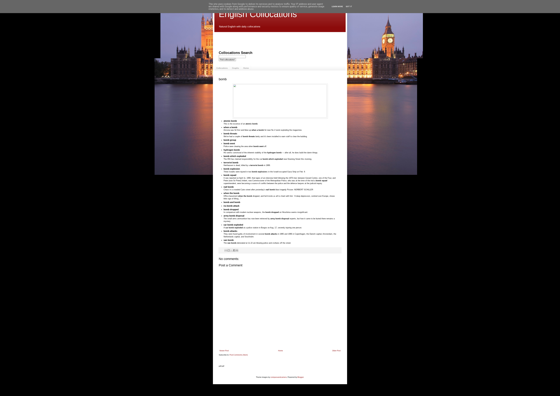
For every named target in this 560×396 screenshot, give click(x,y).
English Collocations (258, 14)
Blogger (301, 377)
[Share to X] (231, 250)
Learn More (337, 7)
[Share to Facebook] (234, 250)
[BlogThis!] (228, 250)
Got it (349, 7)
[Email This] (225, 250)
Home (246, 68)
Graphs (235, 68)
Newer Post (224, 351)
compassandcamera (279, 377)
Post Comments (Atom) (239, 355)
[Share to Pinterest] (237, 250)
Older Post (336, 351)
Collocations (222, 68)
